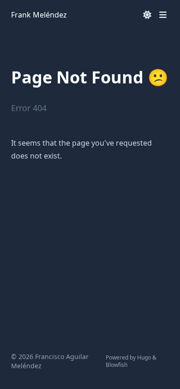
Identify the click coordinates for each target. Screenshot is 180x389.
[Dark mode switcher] (147, 15)
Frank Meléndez (39, 15)
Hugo (144, 357)
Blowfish (116, 365)
